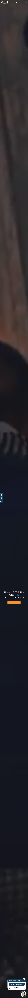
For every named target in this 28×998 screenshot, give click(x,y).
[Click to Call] (19, 2)
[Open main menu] (26, 2)
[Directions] (16, 2)
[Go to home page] (7, 2)
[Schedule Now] (22, 2)
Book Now (14, 602)
